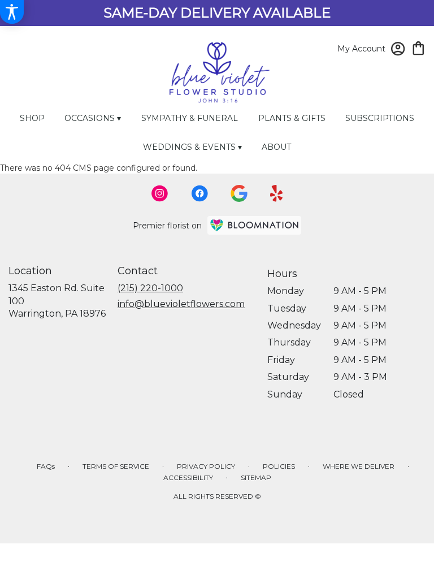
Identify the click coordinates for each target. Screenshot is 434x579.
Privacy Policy (206, 466)
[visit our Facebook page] (199, 193)
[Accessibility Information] (12, 12)
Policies (279, 466)
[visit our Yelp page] (276, 193)
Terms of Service (116, 466)
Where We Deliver (358, 466)
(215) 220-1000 (150, 288)
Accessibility (188, 477)
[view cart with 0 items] (418, 47)
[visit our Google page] (239, 193)
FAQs (46, 466)
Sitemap (256, 477)
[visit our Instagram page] (160, 193)
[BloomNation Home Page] (254, 225)
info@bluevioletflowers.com (181, 304)
